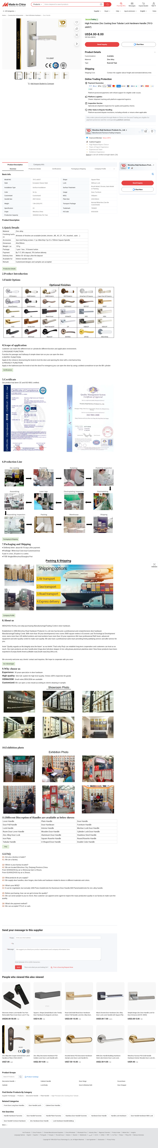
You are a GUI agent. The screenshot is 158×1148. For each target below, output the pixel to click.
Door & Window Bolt (85, 1085)
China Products (36, 1132)
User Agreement (91, 1139)
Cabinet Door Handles (53, 1105)
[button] (110, 169)
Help (117, 11)
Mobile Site (125, 1132)
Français (51, 1135)
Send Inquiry (102, 44)
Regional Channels (104, 1132)
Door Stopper (121, 1085)
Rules (154, 11)
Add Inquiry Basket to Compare (42, 83)
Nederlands (83, 1135)
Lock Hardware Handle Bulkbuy (63, 1121)
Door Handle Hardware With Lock (142, 1116)
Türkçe (121, 1135)
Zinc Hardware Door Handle (39, 1121)
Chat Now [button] (140, 44)
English (29, 1135)
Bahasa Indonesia (138, 1135)
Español (35, 1135)
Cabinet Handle (46, 1081)
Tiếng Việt (128, 1135)
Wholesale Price (82, 1132)
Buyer (106, 11)
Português (43, 1135)
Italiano (68, 1135)
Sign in (153, 6)
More (4, 1125)
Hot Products (26, 1132)
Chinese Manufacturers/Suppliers (53, 1132)
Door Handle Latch (35, 1105)
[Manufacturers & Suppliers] (14, 4)
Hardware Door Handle (99, 1116)
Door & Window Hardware (33, 15)
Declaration (101, 1139)
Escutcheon (121, 1081)
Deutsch (75, 1135)
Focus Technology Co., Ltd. (65, 1139)
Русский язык (60, 1135)
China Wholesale (70, 1132)
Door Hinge (82, 1081)
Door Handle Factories (34, 1116)
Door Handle (46, 15)
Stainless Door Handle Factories (76, 1116)
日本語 (102, 1135)
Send (18, 967)
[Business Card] (153, 174)
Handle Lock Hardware (118, 1116)
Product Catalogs (32, 1077)
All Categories (9, 11)
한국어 (96, 1135)
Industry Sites (93, 1132)
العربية (90, 1135)
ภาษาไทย (114, 1135)
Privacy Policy (111, 1139)
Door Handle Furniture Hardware (15, 1121)
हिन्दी (108, 1135)
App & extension (129, 11)
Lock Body (44, 1085)
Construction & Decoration (15, 15)
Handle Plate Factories (53, 1116)
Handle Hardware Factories (13, 1116)
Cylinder (5, 1085)
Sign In (88, 155)
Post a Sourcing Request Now (62, 967)
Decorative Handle (8, 1081)
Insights (133, 1132)
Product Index (116, 1132)
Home (4, 15)
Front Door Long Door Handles (14, 1105)
